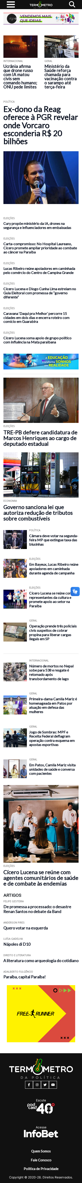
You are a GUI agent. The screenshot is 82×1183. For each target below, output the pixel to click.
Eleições (9, 218)
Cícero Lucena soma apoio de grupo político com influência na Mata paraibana (37, 340)
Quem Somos (41, 1151)
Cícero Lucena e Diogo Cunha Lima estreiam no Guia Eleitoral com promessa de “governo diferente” (39, 292)
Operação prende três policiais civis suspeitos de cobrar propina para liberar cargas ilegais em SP (53, 632)
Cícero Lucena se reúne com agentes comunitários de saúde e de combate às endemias (40, 878)
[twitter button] (45, 1085)
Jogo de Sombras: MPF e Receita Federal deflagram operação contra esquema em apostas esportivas (52, 738)
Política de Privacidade (41, 1169)
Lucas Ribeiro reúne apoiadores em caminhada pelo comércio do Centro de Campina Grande (39, 270)
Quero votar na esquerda (25, 928)
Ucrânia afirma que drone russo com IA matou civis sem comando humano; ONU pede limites (20, 76)
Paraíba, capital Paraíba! (24, 976)
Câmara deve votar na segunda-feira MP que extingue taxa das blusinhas (53, 539)
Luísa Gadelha (13, 938)
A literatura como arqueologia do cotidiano (41, 960)
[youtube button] (53, 1085)
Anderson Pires (14, 922)
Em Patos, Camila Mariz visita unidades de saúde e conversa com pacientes (52, 769)
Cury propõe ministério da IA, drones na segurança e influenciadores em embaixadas (37, 225)
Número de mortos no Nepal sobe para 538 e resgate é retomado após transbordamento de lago (51, 672)
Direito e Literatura (17, 955)
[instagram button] (37, 1085)
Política (9, 101)
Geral (48, 61)
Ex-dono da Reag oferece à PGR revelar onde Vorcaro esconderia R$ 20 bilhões (40, 125)
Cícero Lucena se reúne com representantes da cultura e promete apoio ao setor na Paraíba (50, 599)
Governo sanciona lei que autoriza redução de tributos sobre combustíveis (38, 513)
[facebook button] (29, 1085)
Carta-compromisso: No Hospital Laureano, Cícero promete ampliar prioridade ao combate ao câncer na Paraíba (40, 247)
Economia (10, 500)
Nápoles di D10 (17, 944)
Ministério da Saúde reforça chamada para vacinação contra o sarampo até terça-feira (60, 76)
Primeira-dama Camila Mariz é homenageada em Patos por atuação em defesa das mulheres (53, 705)
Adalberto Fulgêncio (18, 971)
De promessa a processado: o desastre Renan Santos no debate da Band (37, 909)
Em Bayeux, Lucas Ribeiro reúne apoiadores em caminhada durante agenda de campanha (53, 568)
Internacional (13, 61)
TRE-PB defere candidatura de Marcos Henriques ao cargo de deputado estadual (40, 438)
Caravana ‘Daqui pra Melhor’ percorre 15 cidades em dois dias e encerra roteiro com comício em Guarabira (36, 317)
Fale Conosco (41, 1160)
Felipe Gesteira (13, 901)
